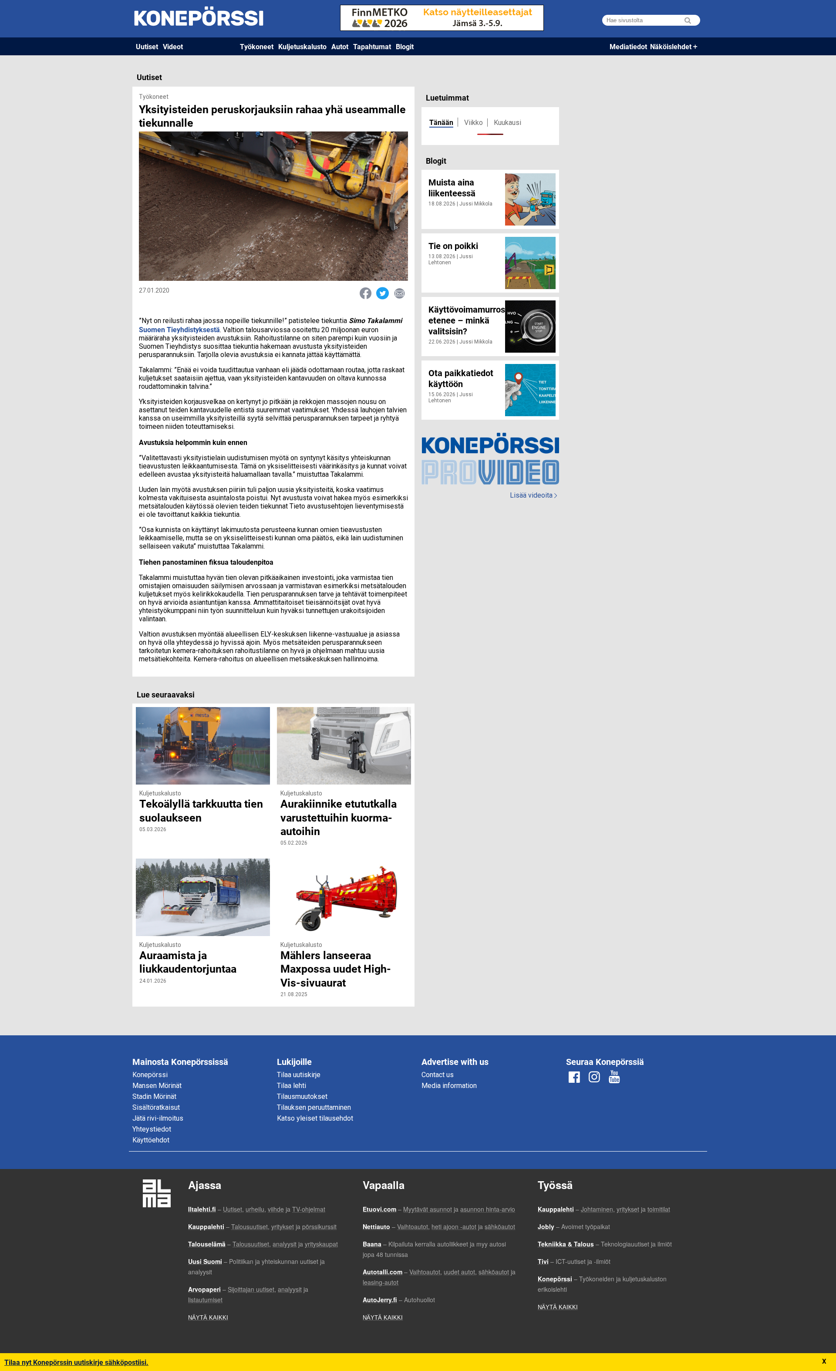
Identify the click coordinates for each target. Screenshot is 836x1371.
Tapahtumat (372, 46)
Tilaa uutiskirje (298, 1075)
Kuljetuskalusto (302, 46)
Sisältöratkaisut (156, 1107)
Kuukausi (507, 122)
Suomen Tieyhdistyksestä (179, 329)
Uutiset (147, 46)
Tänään (441, 122)
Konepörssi (150, 1075)
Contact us (437, 1075)
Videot (173, 46)
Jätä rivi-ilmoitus (157, 1118)
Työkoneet (256, 46)
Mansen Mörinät (157, 1085)
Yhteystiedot (151, 1129)
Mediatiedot (628, 46)
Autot (339, 46)
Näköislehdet (670, 46)
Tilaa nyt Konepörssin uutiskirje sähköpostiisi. (76, 1362)
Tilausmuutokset (302, 1096)
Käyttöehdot (150, 1140)
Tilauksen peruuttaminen (314, 1107)
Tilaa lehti (291, 1085)
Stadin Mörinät (154, 1096)
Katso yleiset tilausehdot (315, 1118)
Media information (449, 1085)
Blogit (405, 46)
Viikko (473, 122)
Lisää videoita (533, 495)
